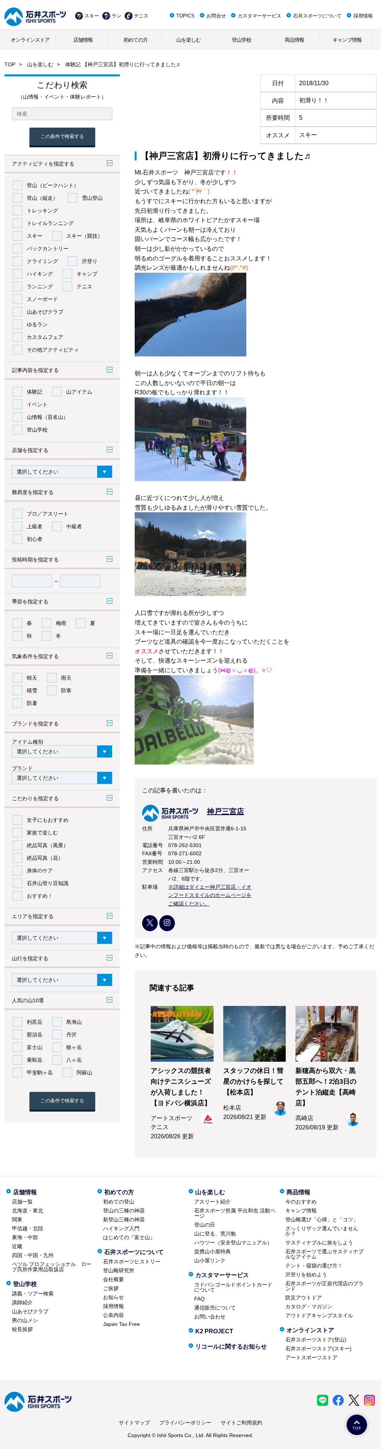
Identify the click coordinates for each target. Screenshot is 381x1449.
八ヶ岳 (74, 1060)
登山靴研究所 (118, 1270)
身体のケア (40, 870)
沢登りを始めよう (306, 1275)
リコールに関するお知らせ (231, 1346)
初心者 (34, 539)
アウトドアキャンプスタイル (319, 1315)
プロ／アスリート (47, 514)
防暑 (32, 703)
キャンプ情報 (347, 40)
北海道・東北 (27, 1211)
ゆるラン (37, 324)
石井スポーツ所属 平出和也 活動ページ (234, 1213)
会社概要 (113, 1279)
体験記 (34, 392)
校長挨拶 (22, 1329)
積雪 (32, 690)
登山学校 (241, 40)
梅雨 (61, 623)
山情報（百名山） (47, 417)
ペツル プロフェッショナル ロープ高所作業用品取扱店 (52, 1266)
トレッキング (42, 211)
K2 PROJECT (214, 1331)
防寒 (66, 690)
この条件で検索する (62, 136)
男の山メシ (25, 1320)
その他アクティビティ (53, 350)
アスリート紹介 (212, 1202)
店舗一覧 (22, 1202)
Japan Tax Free (121, 1324)
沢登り (89, 261)
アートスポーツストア (311, 1357)
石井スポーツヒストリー (131, 1261)
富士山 (34, 1047)
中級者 (74, 526)
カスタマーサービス (259, 16)
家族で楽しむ (42, 833)
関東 (17, 1219)
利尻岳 (34, 1022)
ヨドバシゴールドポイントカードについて (233, 1287)
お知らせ (113, 1297)
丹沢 (71, 1035)
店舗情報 (83, 40)
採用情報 (363, 16)
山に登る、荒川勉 (215, 1234)
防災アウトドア (303, 1298)
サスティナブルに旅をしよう (319, 1243)
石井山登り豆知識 (47, 883)
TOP (9, 64)
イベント (37, 404)
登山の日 (204, 1225)
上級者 (34, 526)
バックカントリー (47, 248)
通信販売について (215, 1308)
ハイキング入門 (121, 1228)
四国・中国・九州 (33, 1255)
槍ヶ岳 (74, 1047)
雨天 (66, 678)
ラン (116, 16)
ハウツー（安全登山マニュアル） (233, 1243)
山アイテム (79, 392)
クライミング (42, 261)
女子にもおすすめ (47, 820)
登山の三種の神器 (124, 1211)
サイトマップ (134, 1423)
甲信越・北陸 (27, 1228)
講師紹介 (22, 1302)
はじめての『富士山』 (129, 1237)
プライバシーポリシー (185, 1423)
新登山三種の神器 (124, 1219)
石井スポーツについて (317, 16)
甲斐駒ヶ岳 (40, 1072)
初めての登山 (118, 1202)
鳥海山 (74, 1022)
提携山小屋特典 (212, 1251)
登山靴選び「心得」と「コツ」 (321, 1219)
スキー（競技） (84, 236)
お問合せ (216, 16)
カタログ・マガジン (308, 1306)
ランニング (40, 286)
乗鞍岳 (34, 1060)
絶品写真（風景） (47, 845)
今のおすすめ (301, 1202)
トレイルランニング (50, 223)
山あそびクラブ (45, 312)
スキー (91, 16)
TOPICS (185, 16)
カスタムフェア (45, 337)
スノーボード (42, 299)
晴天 (32, 678)
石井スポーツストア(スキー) (318, 1349)
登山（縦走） (42, 198)
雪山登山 (92, 198)
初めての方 (136, 40)
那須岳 (34, 1035)
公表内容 (113, 1315)
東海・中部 (25, 1237)
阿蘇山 (84, 1072)
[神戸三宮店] (193, 820)
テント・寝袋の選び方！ (314, 1266)
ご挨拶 (111, 1288)
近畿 (17, 1246)
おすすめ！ (40, 896)
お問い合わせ (209, 1317)
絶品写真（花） (45, 858)
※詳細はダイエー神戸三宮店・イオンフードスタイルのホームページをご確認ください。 (210, 895)
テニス (141, 16)
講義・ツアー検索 (33, 1293)
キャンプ (87, 274)
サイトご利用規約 (241, 1423)
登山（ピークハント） (53, 185)
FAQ (199, 1299)
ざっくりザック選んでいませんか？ (321, 1231)
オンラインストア (30, 40)
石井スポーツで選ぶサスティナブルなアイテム (324, 1254)
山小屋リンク (209, 1260)
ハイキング (40, 274)
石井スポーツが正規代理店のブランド (324, 1286)
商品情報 (294, 40)
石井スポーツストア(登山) (315, 1340)
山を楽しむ (188, 40)
